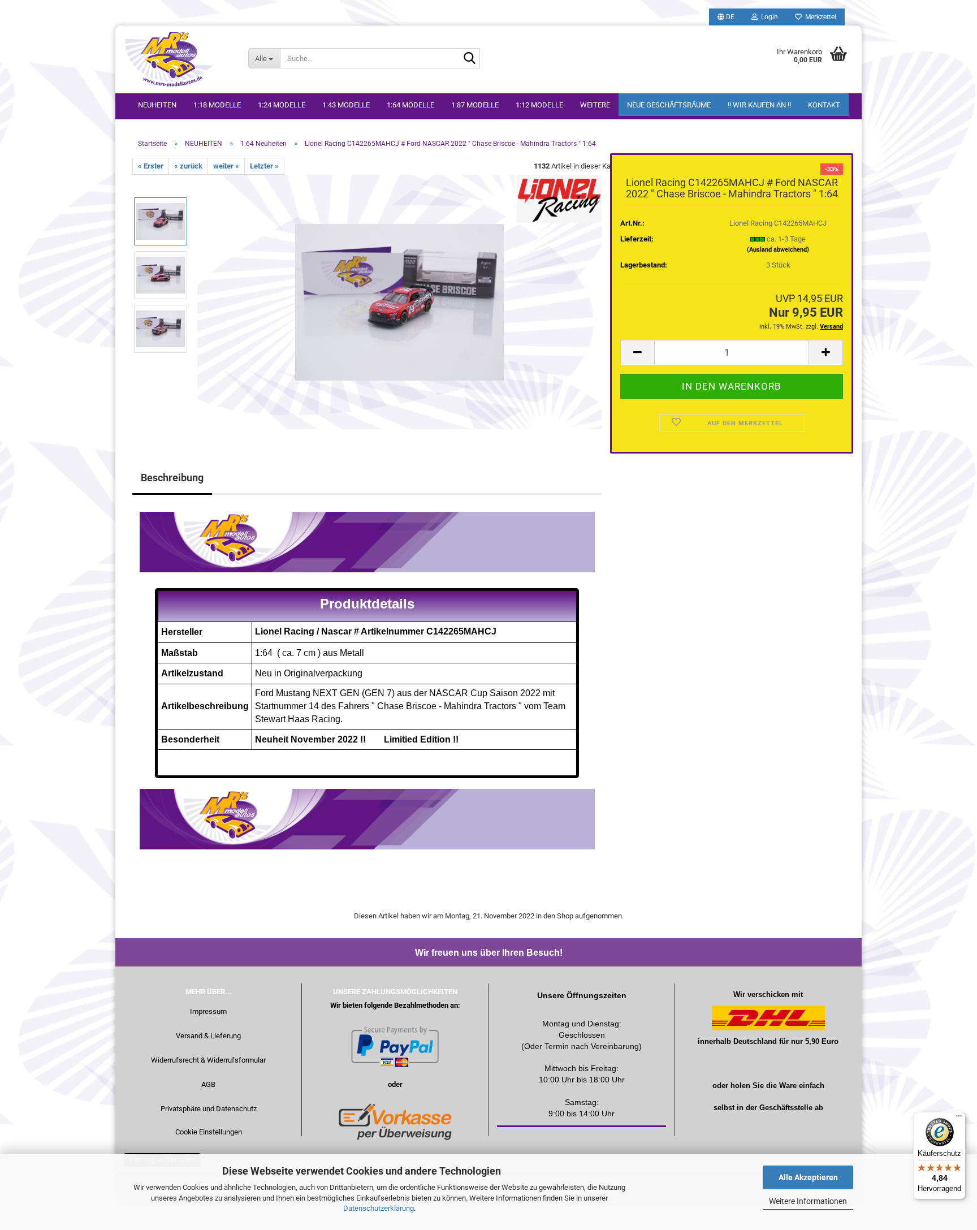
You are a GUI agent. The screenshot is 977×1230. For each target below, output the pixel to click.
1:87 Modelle (475, 105)
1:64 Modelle (410, 105)
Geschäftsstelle (785, 1107)
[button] (726, 16)
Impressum (208, 1011)
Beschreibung (172, 478)
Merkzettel (819, 17)
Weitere (595, 105)
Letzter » (264, 166)
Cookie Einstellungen (208, 1132)
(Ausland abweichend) (778, 249)
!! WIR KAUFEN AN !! (759, 105)
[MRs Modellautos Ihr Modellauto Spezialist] (177, 59)
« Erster (150, 166)
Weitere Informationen (808, 1201)
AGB (208, 1084)
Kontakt (824, 105)
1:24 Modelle (281, 105)
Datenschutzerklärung (378, 1208)
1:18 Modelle (217, 105)
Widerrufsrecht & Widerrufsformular (208, 1060)
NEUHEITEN (157, 105)
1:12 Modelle (539, 105)
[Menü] (959, 1118)
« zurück (188, 166)
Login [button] (768, 17)
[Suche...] (469, 59)
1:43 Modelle (346, 105)
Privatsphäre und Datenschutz (209, 1108)
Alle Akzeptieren (808, 1177)
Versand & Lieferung (208, 1036)
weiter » (226, 166)
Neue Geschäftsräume (669, 105)
